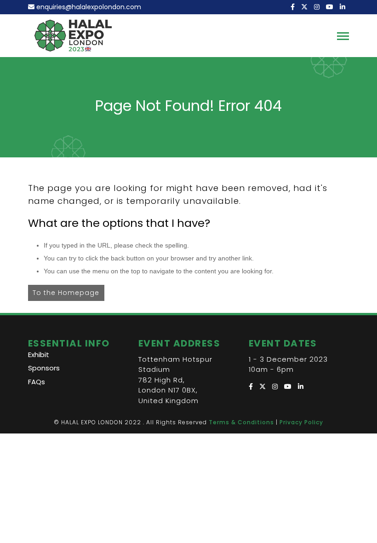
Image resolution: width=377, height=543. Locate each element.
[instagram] (317, 7)
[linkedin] (343, 7)
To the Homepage (66, 292)
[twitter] (305, 7)
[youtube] (330, 7)
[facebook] (294, 7)
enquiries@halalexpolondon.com (88, 7)
